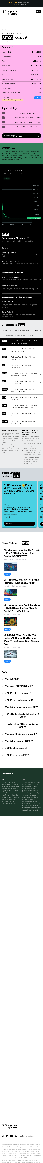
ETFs (5, 30)
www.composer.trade (10, 221)
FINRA (4, 1149)
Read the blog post (20, 4)
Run (7, 178)
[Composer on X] (3, 1136)
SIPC (8, 1149)
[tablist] (21, 330)
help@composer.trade (26, 1136)
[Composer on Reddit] (16, 1136)
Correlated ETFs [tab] (7, 330)
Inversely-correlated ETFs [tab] (24, 330)
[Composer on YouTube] (11, 1136)
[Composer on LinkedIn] (7, 1136)
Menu (38, 12)
